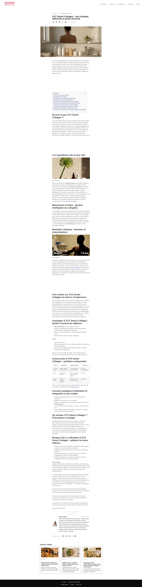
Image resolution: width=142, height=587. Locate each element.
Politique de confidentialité (74, 582)
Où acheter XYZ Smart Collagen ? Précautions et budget (65, 107)
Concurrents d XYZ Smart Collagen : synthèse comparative (66, 104)
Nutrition (111, 4)
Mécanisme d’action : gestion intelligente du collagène (65, 98)
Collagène (54, 13)
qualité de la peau (62, 67)
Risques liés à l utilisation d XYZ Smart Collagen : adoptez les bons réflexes (70, 109)
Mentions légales (64, 584)
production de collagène (71, 201)
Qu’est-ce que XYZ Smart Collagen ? (61, 95)
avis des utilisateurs (75, 267)
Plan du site (78, 584)
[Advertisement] (71, 83)
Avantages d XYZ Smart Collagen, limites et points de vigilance (67, 103)
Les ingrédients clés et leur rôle (60, 96)
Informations (131, 4)
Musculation (103, 4)
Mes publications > (85, 516)
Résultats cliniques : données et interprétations (63, 99)
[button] (53, 22)
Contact (72, 584)
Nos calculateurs (120, 4)
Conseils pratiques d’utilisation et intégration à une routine (66, 106)
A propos (138, 4)
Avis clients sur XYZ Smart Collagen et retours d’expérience (66, 101)
